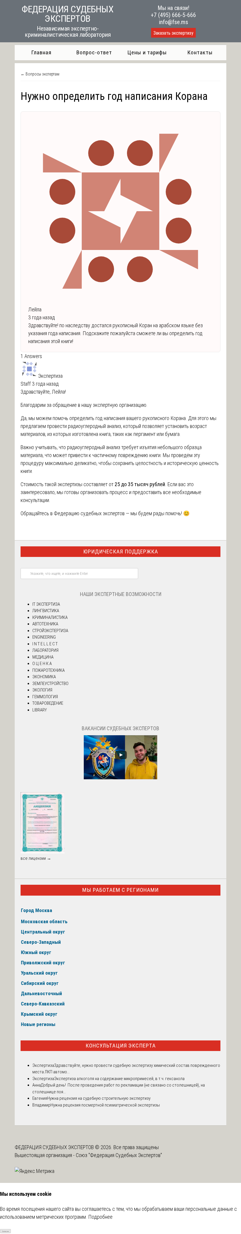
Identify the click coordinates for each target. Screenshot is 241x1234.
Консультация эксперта (121, 1045)
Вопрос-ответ (94, 52)
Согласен (5, 1231)
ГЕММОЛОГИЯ (45, 696)
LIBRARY (39, 710)
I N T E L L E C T (45, 644)
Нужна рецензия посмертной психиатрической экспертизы (105, 1105)
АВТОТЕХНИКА (45, 624)
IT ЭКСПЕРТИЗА (46, 604)
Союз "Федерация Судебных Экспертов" (119, 1155)
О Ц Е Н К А (42, 663)
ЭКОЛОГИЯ (42, 690)
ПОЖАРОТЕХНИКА (48, 670)
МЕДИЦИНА (42, 657)
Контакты (200, 52)
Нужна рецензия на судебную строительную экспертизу (98, 1098)
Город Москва (36, 910)
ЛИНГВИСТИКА (45, 610)
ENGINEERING (44, 637)
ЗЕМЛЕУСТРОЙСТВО (50, 683)
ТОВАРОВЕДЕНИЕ (47, 703)
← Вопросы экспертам (40, 74)
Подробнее (100, 1217)
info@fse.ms (173, 22)
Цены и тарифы (147, 52)
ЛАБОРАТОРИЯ (45, 650)
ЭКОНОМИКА (44, 676)
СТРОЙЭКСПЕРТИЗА (50, 630)
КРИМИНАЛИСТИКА (50, 617)
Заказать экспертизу (173, 33)
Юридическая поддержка (120, 551)
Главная (41, 52)
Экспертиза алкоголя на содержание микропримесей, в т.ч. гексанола (119, 1078)
